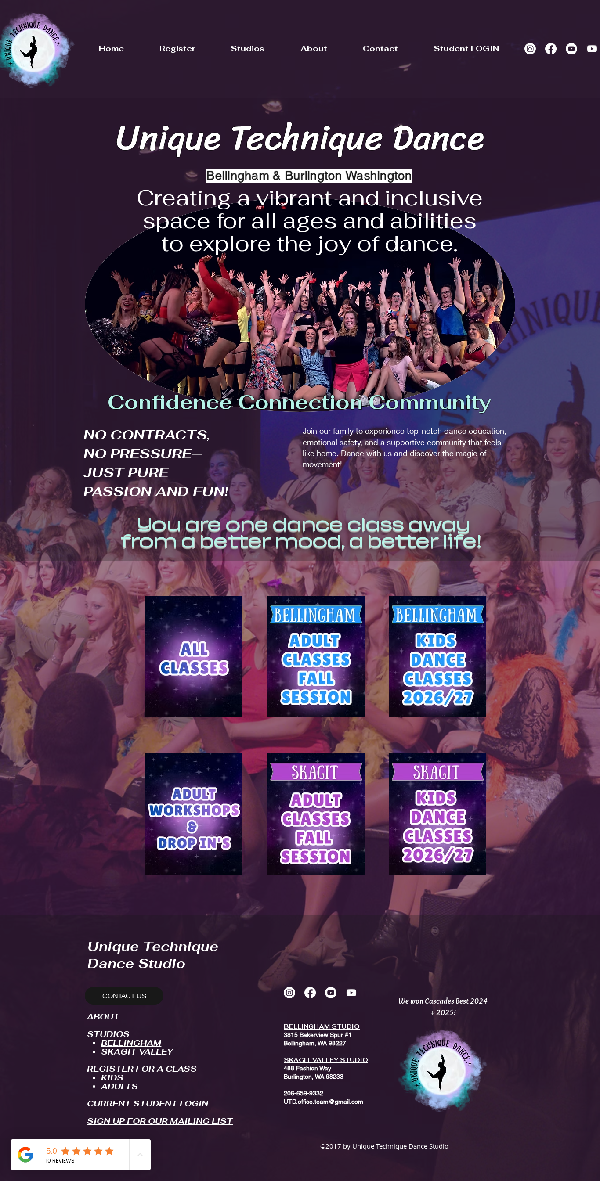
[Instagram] (530, 48)
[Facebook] (551, 48)
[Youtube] (571, 48)
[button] (177, 48)
